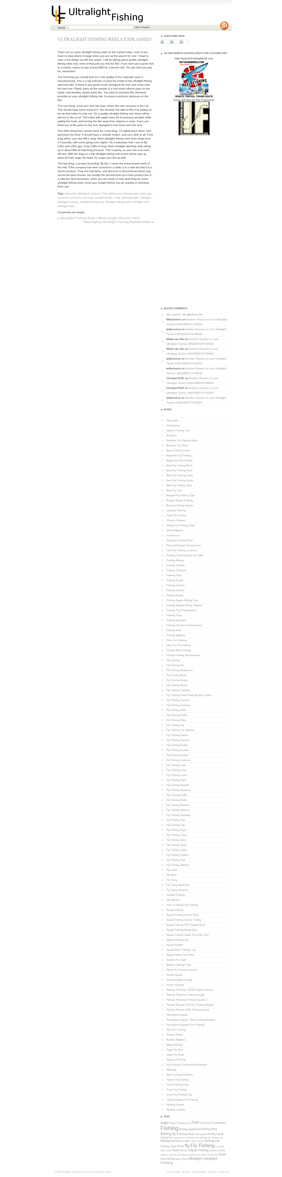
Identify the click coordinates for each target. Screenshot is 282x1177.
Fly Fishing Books (177, 680)
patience (164, 1155)
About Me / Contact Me (218, 1172)
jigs (149, 193)
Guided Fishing (175, 894)
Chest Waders (174, 530)
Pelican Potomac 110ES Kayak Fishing (189, 989)
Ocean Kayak (174, 974)
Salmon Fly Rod (176, 1059)
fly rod (218, 1146)
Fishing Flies (174, 575)
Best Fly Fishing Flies (179, 470)
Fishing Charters (176, 570)
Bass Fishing (177, 1122)
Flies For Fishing (176, 640)
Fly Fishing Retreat (177, 804)
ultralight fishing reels (118, 201)
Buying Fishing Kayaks (180, 505)
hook (143, 193)
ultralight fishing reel (91, 201)
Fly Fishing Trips (176, 829)
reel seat (87, 197)
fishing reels (131, 193)
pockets (173, 1155)
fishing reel (115, 193)
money (221, 1150)
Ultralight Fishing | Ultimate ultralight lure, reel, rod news (99, 14)
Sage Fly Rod (174, 1049)
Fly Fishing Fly (175, 725)
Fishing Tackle (197, 1141)
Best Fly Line (174, 490)
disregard (84, 193)
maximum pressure (69, 197)
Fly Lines (171, 869)
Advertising (173, 425)
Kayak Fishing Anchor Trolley (183, 919)
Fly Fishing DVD (176, 710)
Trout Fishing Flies (177, 1084)
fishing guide (201, 1134)
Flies (180, 1146)
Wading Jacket (175, 1104)
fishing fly (168, 1133)
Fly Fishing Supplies (178, 814)
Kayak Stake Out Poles (180, 954)
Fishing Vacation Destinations (184, 625)
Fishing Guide (174, 580)
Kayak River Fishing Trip (181, 949)
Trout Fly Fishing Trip (179, 1094)
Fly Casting (173, 660)
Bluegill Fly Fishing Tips (180, 495)
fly (187, 1145)
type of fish (181, 1159)
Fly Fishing (202, 1145)
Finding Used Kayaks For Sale (184, 555)
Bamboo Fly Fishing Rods (182, 440)
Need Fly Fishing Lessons (182, 969)
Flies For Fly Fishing (178, 645)
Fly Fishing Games (177, 740)
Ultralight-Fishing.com (72, 1172)
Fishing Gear (185, 1134)
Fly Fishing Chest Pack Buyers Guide (188, 695)
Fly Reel (171, 874)
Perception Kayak (177, 1014)
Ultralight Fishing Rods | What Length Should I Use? (100, 218)
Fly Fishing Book (176, 675)
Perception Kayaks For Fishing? (185, 1024)
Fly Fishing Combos (178, 705)
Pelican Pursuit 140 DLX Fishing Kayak (190, 1004)
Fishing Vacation (176, 620)
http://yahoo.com (176, 314)
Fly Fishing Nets (176, 780)
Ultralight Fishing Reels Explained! (105, 39)
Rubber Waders (175, 1039)
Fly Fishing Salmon (178, 809)
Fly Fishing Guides (177, 750)
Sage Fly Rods (175, 1054)
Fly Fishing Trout (176, 834)
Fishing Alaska (175, 560)
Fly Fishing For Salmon (180, 730)
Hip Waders (173, 899)
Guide (169, 1150)
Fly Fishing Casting (178, 690)
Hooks (183, 1150)
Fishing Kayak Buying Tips (182, 600)
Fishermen (219, 1122)
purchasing (182, 1155)
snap (117, 197)
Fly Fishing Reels (176, 800)
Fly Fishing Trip (175, 824)
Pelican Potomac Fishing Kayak (185, 994)
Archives (171, 435)
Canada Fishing (176, 510)
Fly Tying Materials (177, 884)
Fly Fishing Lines (176, 770)
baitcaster (71, 193)
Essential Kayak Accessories (183, 545)
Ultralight (145, 197)
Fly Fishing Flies (176, 720)
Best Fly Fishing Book (179, 465)
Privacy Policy (174, 1034)
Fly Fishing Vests (176, 844)
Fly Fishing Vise (176, 859)
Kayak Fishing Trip (177, 939)
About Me (197, 314)
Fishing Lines (179, 1137)
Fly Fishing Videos (177, 854)
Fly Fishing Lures (176, 775)
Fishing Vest (173, 630)
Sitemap (171, 1069)
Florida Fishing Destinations (183, 655)
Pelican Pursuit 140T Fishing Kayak (187, 1009)
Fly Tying (171, 879)
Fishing (169, 1128)
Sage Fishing (174, 1044)
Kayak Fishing (174, 909)
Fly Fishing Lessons (178, 760)
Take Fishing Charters (179, 1074)
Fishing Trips (174, 615)
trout (222, 1154)
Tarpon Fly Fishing (177, 1079)
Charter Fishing (175, 520)
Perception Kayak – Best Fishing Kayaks (190, 1019)
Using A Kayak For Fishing (182, 1099)
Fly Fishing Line (176, 765)
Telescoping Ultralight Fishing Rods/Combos (117, 222)
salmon (203, 1155)
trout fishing (168, 1158)
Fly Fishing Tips (175, 819)
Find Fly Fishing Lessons (181, 550)
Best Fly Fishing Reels (179, 480)
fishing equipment (190, 1129)
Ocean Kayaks (175, 984)
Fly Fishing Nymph (177, 785)
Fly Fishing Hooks (177, 755)
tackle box (213, 1155)
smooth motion (104, 197)
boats (188, 1123)
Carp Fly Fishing (176, 515)
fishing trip (211, 1141)
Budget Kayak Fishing (179, 500)
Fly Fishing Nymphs (178, 790)
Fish (104, 193)
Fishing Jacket (175, 590)
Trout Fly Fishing (176, 1089)
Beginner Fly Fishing (178, 455)
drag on (96, 193)
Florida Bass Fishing (178, 650)
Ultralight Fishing (68, 201)
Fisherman (206, 1122)
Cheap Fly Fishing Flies (180, 525)
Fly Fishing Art (175, 665)
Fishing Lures (192, 1137)
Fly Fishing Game (177, 735)
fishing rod (168, 1140)
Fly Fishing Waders (178, 864)
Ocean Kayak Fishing (179, 979)
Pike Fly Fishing (176, 1029)
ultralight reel (140, 201)
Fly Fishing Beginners (179, 670)
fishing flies (209, 1129)
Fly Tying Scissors (177, 889)
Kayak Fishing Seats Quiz (181, 929)
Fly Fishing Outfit (176, 795)
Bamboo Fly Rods (177, 445)
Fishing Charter (175, 565)
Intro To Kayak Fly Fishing (182, 904)
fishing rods (183, 1141)
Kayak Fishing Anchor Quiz (182, 914)
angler (165, 1123)
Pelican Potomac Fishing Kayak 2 (186, 999)
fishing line (166, 1137)
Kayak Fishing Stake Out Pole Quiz (187, 934)
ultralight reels (66, 206)
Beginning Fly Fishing (179, 460)
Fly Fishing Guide (177, 745)
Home (61, 27)
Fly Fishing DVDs (176, 715)
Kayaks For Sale (176, 959)
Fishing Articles (199, 1172)
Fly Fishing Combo (177, 700)
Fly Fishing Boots (176, 685)
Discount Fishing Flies (179, 540)
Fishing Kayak (174, 595)
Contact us (172, 535)
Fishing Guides (175, 585)
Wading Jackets (175, 1109)
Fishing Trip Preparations (181, 610)
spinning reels (130, 197)
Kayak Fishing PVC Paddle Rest (185, 924)
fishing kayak (215, 1134)
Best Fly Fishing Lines (179, 475)
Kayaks (213, 1150)
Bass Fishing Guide (178, 450)
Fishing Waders (175, 635)
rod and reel (194, 1155)
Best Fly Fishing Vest (179, 485)
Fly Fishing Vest (176, 839)
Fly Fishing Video (176, 849)
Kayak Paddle (174, 944)
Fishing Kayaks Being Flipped (184, 605)
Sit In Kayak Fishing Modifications (186, 1064)
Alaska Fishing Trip (177, 430)
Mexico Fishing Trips (178, 964)
